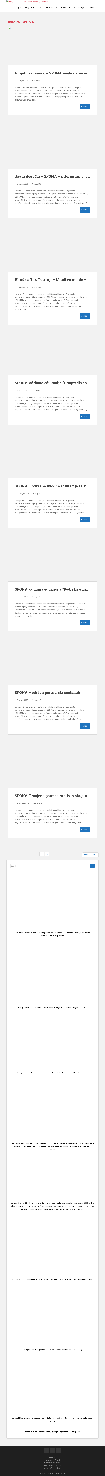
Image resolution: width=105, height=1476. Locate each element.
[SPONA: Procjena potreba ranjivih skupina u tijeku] (52, 768)
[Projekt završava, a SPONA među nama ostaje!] (52, 46)
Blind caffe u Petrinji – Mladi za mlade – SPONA (57, 279)
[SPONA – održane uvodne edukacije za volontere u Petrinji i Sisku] (52, 458)
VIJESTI (19, 8)
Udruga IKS (36, 80)
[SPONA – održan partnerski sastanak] (52, 665)
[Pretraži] (92, 866)
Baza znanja (79, 8)
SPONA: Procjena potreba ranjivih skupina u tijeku (59, 795)
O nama (64, 8)
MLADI (40, 8)
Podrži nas (50, 8)
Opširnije (84, 107)
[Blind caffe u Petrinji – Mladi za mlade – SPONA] (52, 252)
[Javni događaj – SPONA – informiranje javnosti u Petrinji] (52, 149)
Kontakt (91, 8)
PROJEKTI (28, 8)
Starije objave (90, 855)
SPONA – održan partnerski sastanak (47, 692)
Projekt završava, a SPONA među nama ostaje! (55, 73)
